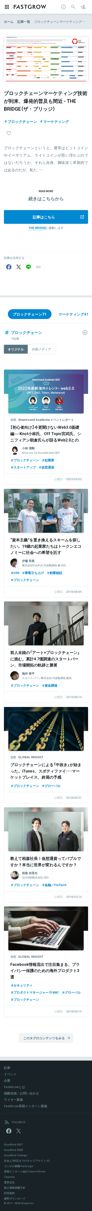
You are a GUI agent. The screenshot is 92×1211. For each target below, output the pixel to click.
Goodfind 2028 (13, 1150)
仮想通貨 (47, 467)
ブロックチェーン (22, 121)
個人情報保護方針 (15, 1187)
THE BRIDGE (37, 228)
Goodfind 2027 (13, 1144)
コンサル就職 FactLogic (19, 1166)
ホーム (8, 21)
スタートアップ (24, 467)
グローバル (53, 785)
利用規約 (9, 1193)
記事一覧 (23, 21)
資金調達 (51, 685)
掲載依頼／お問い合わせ (21, 1093)
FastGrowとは (14, 1086)
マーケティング (56, 121)
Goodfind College (15, 1155)
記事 (7, 1067)
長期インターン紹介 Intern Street (24, 1171)
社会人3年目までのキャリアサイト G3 (27, 1160)
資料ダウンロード (15, 1198)
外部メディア (41, 349)
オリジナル (16, 349)
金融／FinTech (55, 884)
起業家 (49, 460)
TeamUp (9, 1177)
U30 (16, 572)
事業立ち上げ (34, 572)
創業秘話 (56, 572)
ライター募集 (13, 1099)
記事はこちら (44, 217)
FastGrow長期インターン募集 (25, 1106)
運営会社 (9, 1182)
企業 (7, 1080)
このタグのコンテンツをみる (44, 1038)
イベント (10, 1074)
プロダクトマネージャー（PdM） (36, 992)
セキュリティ (23, 985)
